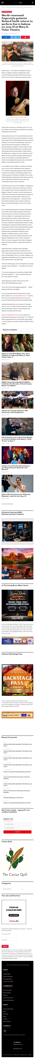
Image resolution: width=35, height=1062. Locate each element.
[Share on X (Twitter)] (15, 37)
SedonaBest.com (17, 1048)
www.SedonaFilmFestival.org (13, 315)
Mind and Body (7, 992)
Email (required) (6, 934)
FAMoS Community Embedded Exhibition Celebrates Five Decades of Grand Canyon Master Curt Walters (17, 384)
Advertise (5, 1014)
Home (3, 7)
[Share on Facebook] (6, 37)
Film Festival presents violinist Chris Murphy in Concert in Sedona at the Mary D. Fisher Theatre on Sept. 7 (17, 439)
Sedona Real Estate (8, 1009)
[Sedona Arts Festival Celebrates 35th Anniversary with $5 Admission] (17, 400)
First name (4, 939)
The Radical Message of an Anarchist (13, 797)
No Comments (13, 33)
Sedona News (6, 974)
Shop (4, 1011)
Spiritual (5, 995)
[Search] (32, 2)
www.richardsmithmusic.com (19, 295)
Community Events (8, 997)
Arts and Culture (6, 11)
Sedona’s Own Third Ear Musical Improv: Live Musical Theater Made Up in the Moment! (16, 467)
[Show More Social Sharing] (31, 37)
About (4, 1016)
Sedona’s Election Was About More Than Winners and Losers (18, 745)
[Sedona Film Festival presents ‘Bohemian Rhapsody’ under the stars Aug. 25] (17, 483)
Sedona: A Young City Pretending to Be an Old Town (17, 771)
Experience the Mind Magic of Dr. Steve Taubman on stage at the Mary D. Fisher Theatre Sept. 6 (16, 355)
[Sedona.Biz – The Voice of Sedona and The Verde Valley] (17, 2)
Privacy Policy (16, 1054)
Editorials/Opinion (7, 979)
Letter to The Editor (8, 981)
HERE (3, 706)
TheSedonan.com (17, 1044)
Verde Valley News (8, 976)
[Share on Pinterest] (25, 37)
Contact (5, 1019)
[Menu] (3, 2)
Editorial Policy (7, 1021)
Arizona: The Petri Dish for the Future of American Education (17, 777)
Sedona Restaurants (8, 1000)
